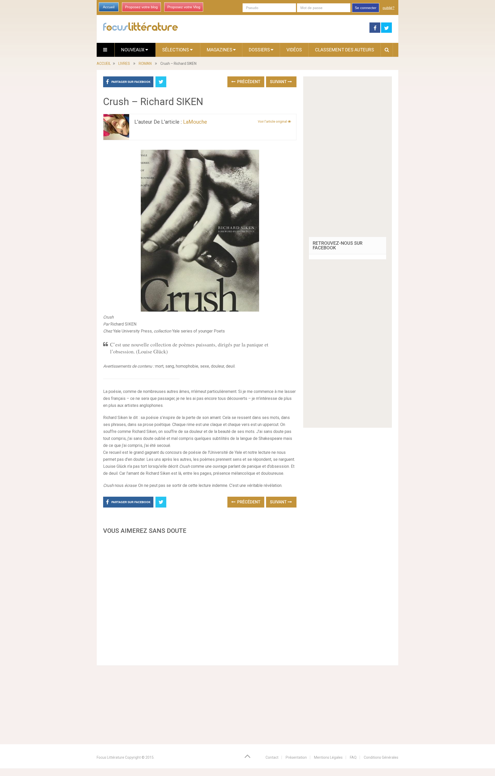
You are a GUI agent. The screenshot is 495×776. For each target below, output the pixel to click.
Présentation (296, 757)
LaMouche (195, 122)
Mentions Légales (328, 757)
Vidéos (294, 49)
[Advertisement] (199, 598)
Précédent (248, 81)
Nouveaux (133, 49)
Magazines (219, 49)
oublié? (388, 8)
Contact (272, 757)
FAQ (353, 757)
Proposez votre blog (141, 7)
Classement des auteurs (344, 49)
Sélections (176, 49)
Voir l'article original (273, 121)
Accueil (108, 7)
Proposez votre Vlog (183, 7)
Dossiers (259, 49)
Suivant (279, 81)
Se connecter (365, 8)
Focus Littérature (110, 757)
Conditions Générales (381, 757)
